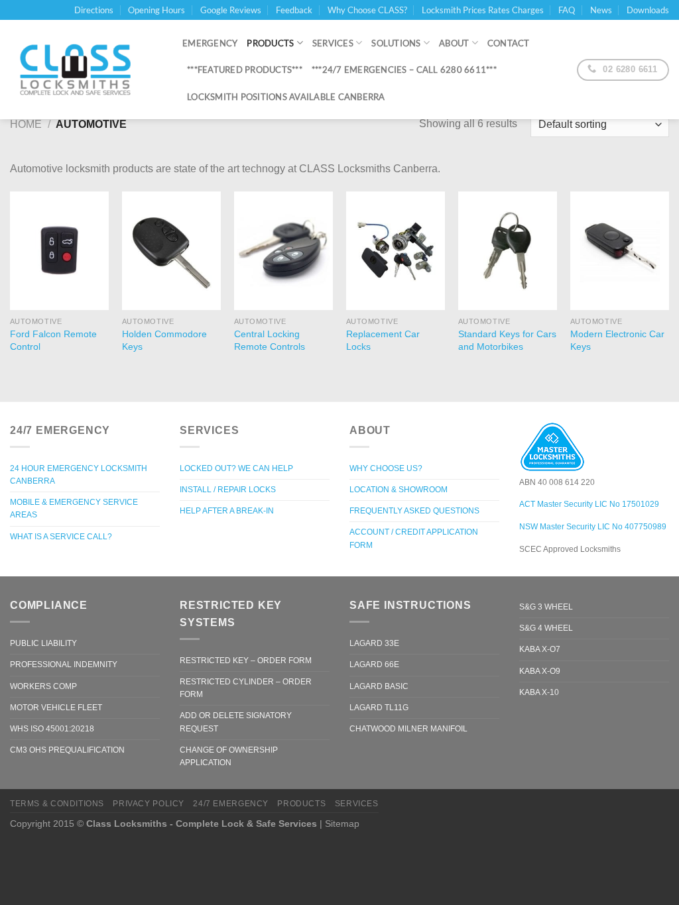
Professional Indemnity (63, 664)
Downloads (648, 10)
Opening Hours (156, 10)
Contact (508, 43)
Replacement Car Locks (383, 340)
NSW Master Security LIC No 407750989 (592, 526)
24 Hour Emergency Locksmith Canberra (78, 475)
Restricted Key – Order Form (246, 660)
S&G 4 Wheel (546, 628)
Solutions (395, 43)
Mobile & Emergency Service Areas (74, 508)
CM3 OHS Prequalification (67, 750)
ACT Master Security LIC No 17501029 (589, 504)
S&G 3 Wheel (546, 607)
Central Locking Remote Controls (269, 340)
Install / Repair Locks (228, 489)
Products (270, 43)
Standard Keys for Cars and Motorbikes (507, 340)
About (454, 43)
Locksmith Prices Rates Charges (483, 10)
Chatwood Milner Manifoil (408, 728)
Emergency (209, 43)
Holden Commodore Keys (164, 340)
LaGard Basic (378, 686)
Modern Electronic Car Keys (617, 340)
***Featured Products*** (244, 69)
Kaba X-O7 (539, 649)
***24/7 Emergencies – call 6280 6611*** (404, 69)
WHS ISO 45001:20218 (52, 728)
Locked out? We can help (236, 468)
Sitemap (342, 823)
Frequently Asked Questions (414, 510)
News (601, 10)
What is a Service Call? (61, 536)
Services (332, 43)
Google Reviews (230, 10)
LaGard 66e (374, 664)
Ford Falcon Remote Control (53, 340)
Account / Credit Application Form (413, 538)
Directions (93, 10)
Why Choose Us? (385, 468)
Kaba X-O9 (539, 671)
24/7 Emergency (231, 803)
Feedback (294, 10)
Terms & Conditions (57, 803)
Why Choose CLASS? (367, 10)
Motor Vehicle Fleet (56, 707)
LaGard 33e (374, 643)
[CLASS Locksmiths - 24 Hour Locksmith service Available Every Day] (86, 69)
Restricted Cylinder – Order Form (246, 688)
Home (26, 124)
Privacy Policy (148, 803)
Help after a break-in (227, 510)
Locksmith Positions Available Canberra (286, 96)
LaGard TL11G (378, 707)
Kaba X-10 (539, 692)
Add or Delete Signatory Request (236, 722)
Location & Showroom (398, 489)
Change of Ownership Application (229, 756)
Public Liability (43, 643)
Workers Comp (43, 686)
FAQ (566, 10)
